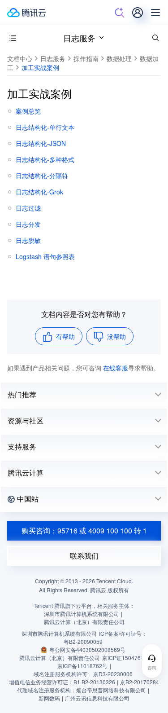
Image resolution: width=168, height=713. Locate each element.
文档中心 (19, 58)
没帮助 (116, 336)
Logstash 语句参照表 (45, 256)
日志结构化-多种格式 (45, 159)
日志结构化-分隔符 (42, 175)
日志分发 (28, 224)
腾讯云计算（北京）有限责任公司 (59, 657)
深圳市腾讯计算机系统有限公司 (59, 633)
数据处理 (119, 58)
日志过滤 (28, 207)
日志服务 (79, 38)
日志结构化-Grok (39, 191)
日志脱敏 (28, 240)
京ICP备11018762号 (82, 665)
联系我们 (84, 555)
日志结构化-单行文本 (45, 127)
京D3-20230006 (113, 674)
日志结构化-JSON (41, 143)
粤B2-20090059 (83, 641)
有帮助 (65, 336)
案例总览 (28, 110)
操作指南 (86, 58)
